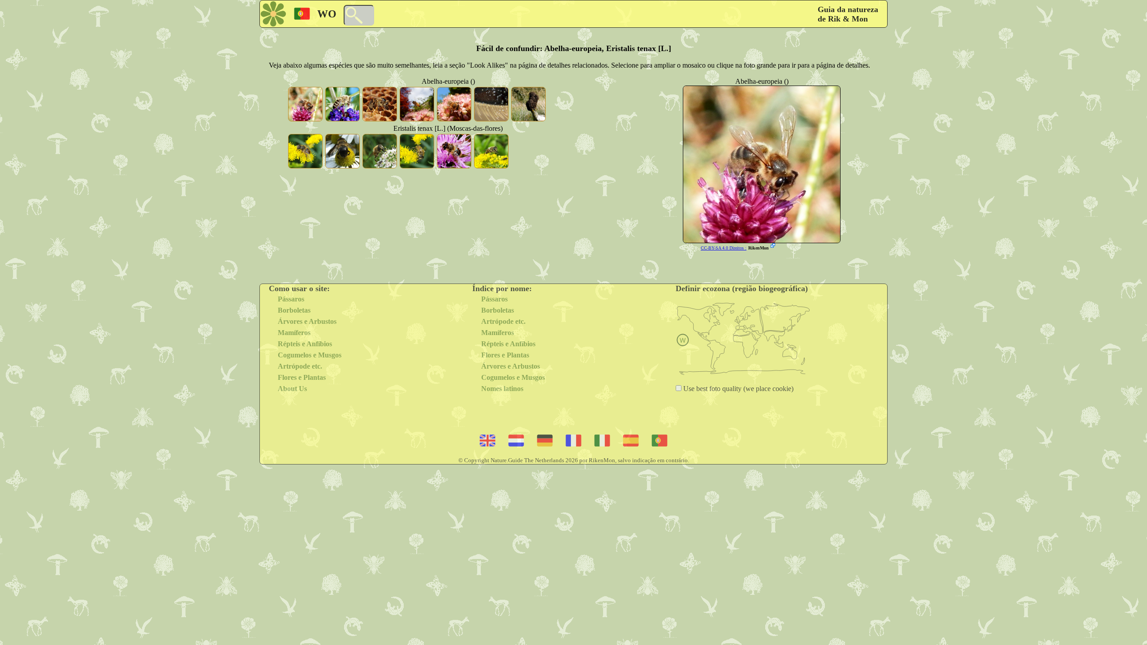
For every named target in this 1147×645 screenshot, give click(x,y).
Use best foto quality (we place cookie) (737, 388)
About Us (292, 388)
